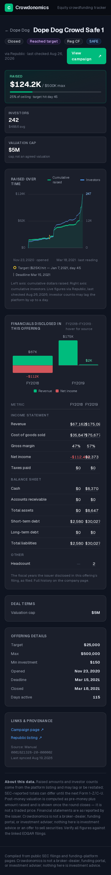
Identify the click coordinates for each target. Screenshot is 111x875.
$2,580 (76, 521)
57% (91, 446)
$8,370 (91, 488)
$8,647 (92, 510)
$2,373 (92, 457)
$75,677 (93, 435)
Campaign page (27, 729)
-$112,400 (80, 457)
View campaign (87, 56)
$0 (78, 467)
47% (76, 446)
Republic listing (26, 737)
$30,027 (93, 521)
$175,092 (94, 424)
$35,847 (78, 435)
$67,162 (78, 424)
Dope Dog (17, 30)
